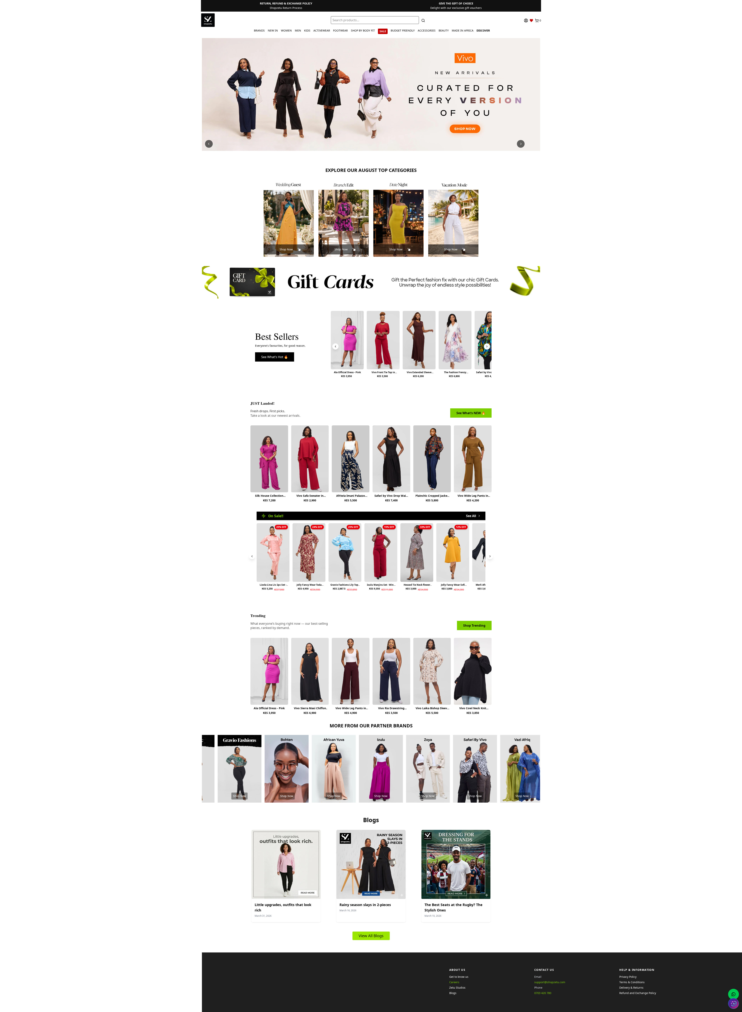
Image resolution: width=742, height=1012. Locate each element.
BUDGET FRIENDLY (403, 30)
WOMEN (286, 30)
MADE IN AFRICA (462, 30)
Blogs (452, 993)
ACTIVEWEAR (321, 30)
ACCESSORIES (427, 30)
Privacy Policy (627, 977)
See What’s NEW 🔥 (470, 413)
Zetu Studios (457, 987)
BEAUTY (444, 30)
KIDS (307, 30)
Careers (454, 982)
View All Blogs (371, 935)
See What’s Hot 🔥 (274, 357)
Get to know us (458, 977)
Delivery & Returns (631, 987)
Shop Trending (474, 625)
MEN (298, 30)
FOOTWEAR (340, 30)
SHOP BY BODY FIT (363, 30)
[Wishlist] (531, 20)
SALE (383, 31)
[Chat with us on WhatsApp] (733, 994)
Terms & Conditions (632, 982)
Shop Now (286, 249)
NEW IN (273, 30)
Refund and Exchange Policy (637, 993)
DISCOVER (483, 30)
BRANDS (259, 30)
